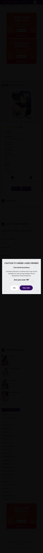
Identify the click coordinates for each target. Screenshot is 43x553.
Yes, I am (26, 288)
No (14, 288)
